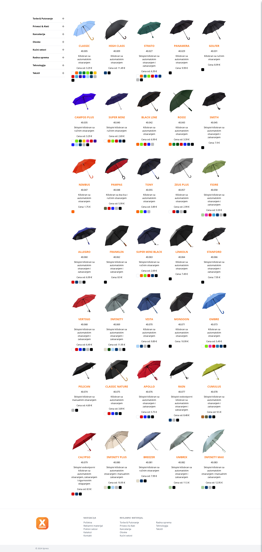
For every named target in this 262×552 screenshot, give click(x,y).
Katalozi (88, 532)
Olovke (36, 41)
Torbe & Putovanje (43, 18)
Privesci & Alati (41, 26)
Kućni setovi (39, 49)
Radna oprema (41, 57)
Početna (88, 522)
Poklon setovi (90, 529)
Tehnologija (39, 65)
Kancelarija (39, 34)
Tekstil (36, 73)
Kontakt (88, 535)
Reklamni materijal (93, 525)
